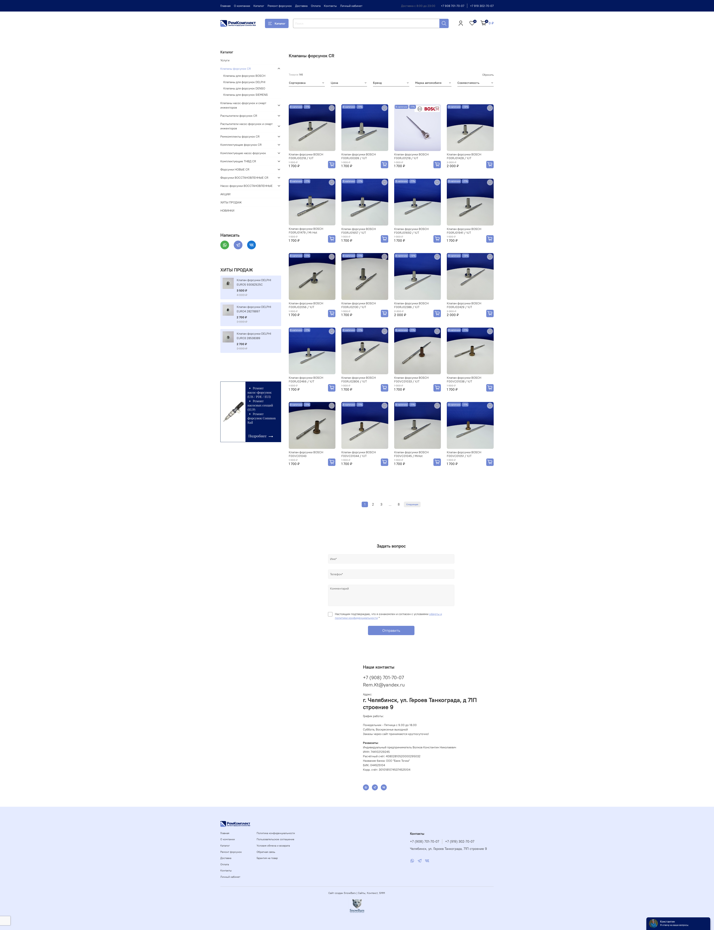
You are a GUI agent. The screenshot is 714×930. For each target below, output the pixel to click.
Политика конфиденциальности (276, 833)
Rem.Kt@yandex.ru (384, 685)
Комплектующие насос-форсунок (243, 153)
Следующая (412, 504)
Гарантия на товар (267, 858)
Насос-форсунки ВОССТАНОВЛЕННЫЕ (246, 186)
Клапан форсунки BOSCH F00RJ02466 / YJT (306, 379)
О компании (242, 6)
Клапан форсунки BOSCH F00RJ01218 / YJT (411, 156)
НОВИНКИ (227, 210)
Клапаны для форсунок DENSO (244, 88)
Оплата (316, 6)
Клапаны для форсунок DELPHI (244, 82)
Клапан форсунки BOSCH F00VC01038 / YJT (464, 379)
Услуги (224, 60)
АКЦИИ (225, 194)
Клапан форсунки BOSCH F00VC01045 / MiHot (411, 454)
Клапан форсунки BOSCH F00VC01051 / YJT (464, 454)
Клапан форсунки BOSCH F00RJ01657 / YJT (358, 230)
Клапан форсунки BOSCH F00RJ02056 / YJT (306, 305)
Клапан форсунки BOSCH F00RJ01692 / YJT (411, 230)
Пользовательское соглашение (275, 839)
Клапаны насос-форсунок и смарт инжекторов (243, 105)
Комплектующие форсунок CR (241, 145)
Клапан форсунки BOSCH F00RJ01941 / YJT (464, 230)
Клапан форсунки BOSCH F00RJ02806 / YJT (358, 379)
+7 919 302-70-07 (482, 6)
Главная (225, 6)
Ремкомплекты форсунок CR (240, 136)
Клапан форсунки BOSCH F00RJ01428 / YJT (464, 156)
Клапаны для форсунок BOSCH (244, 76)
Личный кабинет (351, 6)
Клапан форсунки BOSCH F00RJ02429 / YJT (464, 305)
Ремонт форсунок (280, 6)
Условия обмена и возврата (273, 845)
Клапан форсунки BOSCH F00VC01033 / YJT (411, 379)
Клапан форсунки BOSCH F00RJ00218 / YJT (306, 156)
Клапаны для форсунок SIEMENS (245, 94)
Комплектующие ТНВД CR (238, 161)
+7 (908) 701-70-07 (383, 677)
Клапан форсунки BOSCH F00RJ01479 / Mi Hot (306, 230)
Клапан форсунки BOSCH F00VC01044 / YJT (358, 454)
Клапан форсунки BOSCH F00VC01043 (306, 454)
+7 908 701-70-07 (452, 6)
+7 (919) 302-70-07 (459, 841)
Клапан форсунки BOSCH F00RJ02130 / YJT (358, 305)
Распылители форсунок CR (238, 116)
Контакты (330, 6)
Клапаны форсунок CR (235, 68)
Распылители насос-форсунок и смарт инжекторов (246, 126)
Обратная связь (266, 852)
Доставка (301, 6)
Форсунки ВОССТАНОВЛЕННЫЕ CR (244, 177)
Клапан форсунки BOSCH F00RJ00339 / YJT (358, 156)
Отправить (391, 630)
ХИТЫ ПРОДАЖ (231, 202)
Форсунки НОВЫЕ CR (234, 169)
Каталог (258, 6)
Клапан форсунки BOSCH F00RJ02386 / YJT (411, 305)
